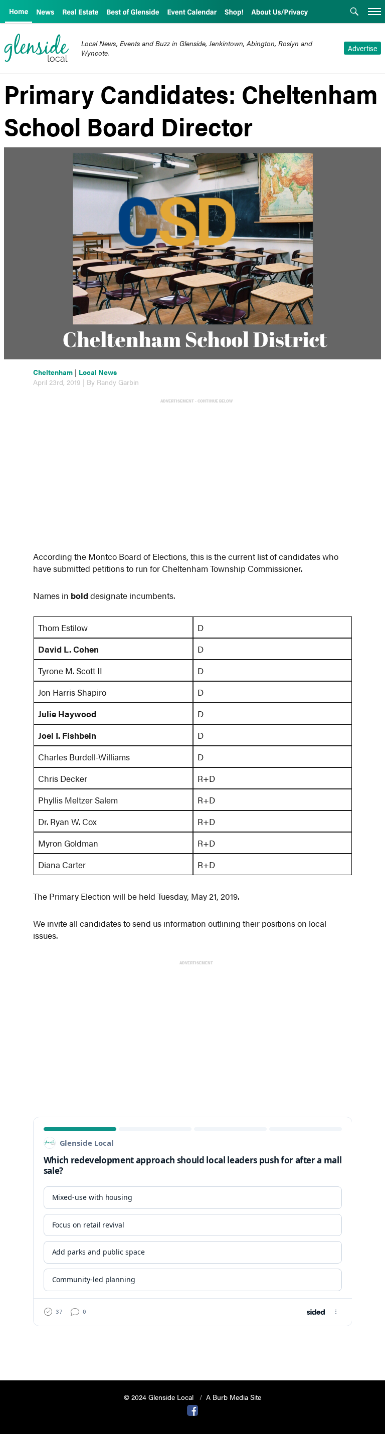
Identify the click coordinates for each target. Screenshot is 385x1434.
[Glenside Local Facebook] (192, 1409)
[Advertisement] (194, 476)
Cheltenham (53, 372)
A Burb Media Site (233, 1397)
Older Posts (192, 1347)
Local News (98, 372)
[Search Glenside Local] (354, 12)
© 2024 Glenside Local (160, 1397)
